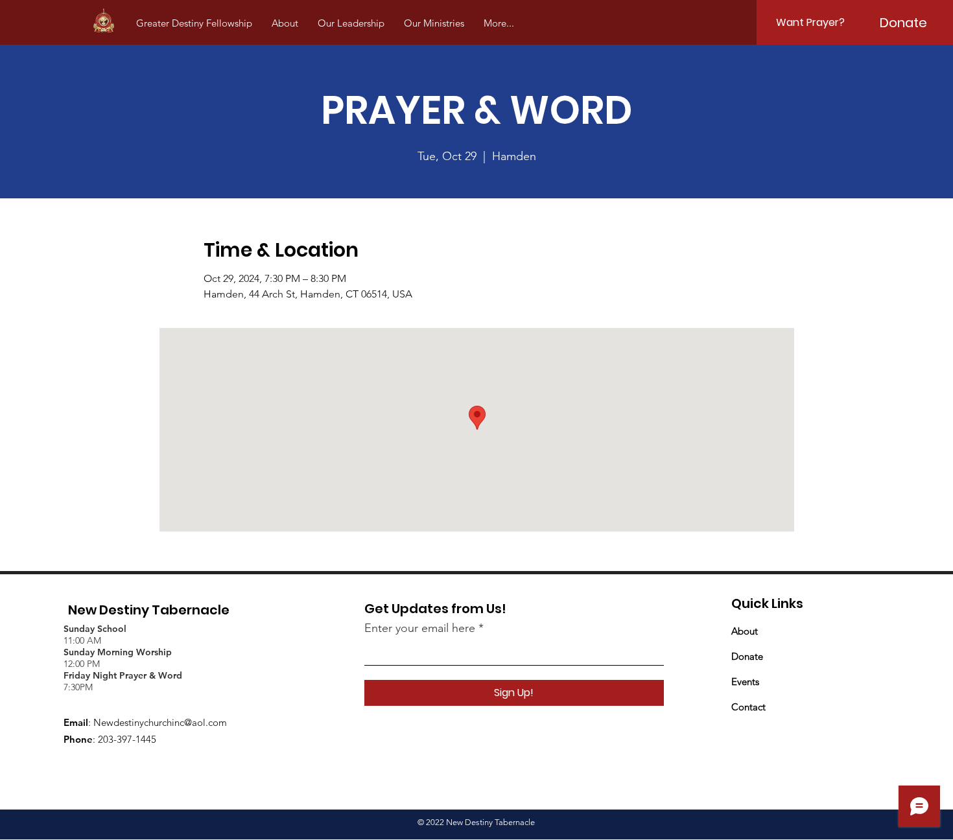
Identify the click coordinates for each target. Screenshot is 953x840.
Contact (748, 707)
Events (745, 681)
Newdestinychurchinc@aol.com (160, 722)
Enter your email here (419, 628)
